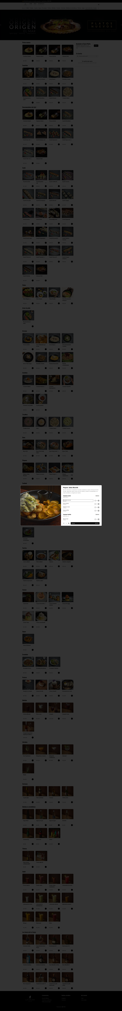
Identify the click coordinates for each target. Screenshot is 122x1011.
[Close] (100, 486)
